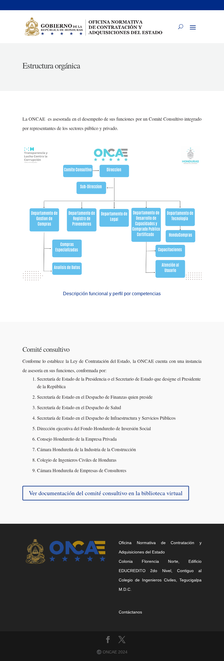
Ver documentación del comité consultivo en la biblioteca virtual (106, 493)
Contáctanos (130, 612)
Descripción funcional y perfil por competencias (112, 293)
